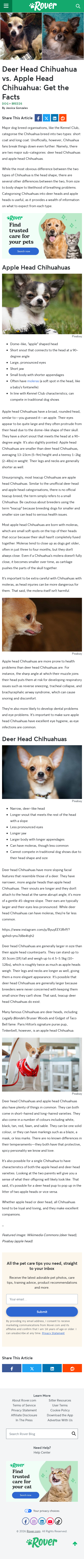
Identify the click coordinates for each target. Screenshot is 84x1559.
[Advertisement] (42, 236)
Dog (5, 103)
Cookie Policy (60, 1410)
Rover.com (33, 1531)
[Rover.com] (43, 6)
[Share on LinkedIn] (54, 117)
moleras (33, 381)
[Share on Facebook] (38, 117)
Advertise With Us (60, 1420)
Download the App (60, 1415)
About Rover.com (24, 1400)
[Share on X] (46, 117)
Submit (42, 1311)
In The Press (24, 1420)
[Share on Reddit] (62, 117)
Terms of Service (24, 1405)
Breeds (17, 103)
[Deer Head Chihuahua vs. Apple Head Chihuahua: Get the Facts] (42, 36)
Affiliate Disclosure (24, 1415)
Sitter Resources (60, 1400)
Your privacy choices (46, 1510)
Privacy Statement (53, 1333)
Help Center (42, 1452)
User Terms (60, 1405)
